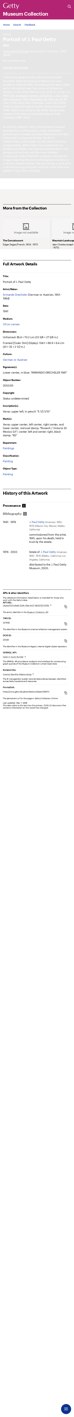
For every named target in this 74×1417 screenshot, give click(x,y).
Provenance (12, 505)
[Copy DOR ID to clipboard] (65, 641)
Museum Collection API (37, 612)
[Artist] (16, 51)
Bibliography (12, 514)
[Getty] (11, 6)
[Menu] (66, 1409)
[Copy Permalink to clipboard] (65, 692)
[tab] (13, 506)
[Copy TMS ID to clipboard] (65, 623)
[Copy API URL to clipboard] (65, 606)
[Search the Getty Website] (69, 7)
